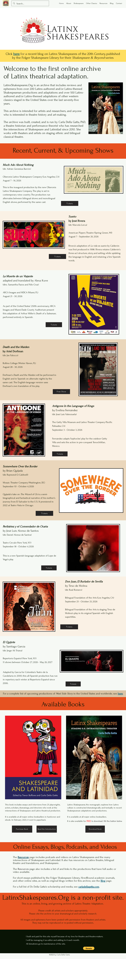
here (120, 693)
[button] (88, 948)
